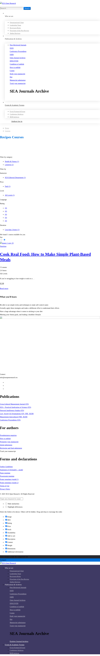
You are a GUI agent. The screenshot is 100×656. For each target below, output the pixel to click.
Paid (7, 186)
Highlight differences (14, 507)
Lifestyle (9, 165)
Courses (7, 131)
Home (7, 128)
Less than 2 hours (12, 230)
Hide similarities (13, 504)
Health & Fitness (12, 161)
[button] (55, 99)
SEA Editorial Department (15, 177)
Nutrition (3, 246)
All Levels (10, 195)
